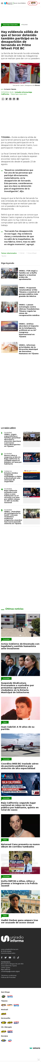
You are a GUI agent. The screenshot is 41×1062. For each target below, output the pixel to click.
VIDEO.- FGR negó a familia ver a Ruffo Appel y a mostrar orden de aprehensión (28, 275)
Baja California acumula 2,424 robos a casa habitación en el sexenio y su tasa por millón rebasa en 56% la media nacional (12, 496)
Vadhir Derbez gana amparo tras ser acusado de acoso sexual (19, 921)
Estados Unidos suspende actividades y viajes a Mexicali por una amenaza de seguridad (12, 477)
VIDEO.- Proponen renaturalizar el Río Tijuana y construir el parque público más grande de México (29, 292)
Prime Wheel (32, 253)
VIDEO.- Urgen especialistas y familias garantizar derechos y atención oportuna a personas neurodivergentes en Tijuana (12, 440)
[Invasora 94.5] (3, 1005)
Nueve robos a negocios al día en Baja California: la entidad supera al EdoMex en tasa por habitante (13, 459)
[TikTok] (18, 957)
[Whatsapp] (3, 99)
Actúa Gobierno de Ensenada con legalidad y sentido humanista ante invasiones (20, 646)
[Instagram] (14, 957)
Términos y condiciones (8, 975)
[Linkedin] (14, 99)
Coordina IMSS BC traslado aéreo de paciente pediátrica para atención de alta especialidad (19, 766)
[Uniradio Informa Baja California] (15, 3)
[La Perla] (10, 1040)
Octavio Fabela (10, 89)
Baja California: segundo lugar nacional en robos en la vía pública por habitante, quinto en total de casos (20, 806)
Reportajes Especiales (10, 24)
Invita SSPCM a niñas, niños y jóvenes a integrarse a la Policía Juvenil (19, 883)
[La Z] (16, 1022)
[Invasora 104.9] (3, 1014)
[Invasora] (3, 996)
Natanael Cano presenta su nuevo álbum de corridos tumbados (20, 845)
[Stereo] (3, 1022)
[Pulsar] (10, 996)
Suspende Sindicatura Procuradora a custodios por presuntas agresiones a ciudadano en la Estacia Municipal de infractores (17, 688)
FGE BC (22, 253)
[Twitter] (6, 99)
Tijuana (24, 24)
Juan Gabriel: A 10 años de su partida (17, 728)
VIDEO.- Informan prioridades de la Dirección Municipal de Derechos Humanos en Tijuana (28, 349)
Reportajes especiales (19, 94)
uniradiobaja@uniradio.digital (10, 971)
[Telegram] (17, 99)
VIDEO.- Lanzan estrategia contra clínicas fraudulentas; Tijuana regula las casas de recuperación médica (29, 310)
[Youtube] (10, 957)
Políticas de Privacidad (8, 977)
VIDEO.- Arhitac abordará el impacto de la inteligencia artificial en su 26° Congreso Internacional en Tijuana (29, 330)
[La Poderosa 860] (10, 1005)
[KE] (3, 1040)
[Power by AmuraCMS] (34, 1048)
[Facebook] (10, 99)
